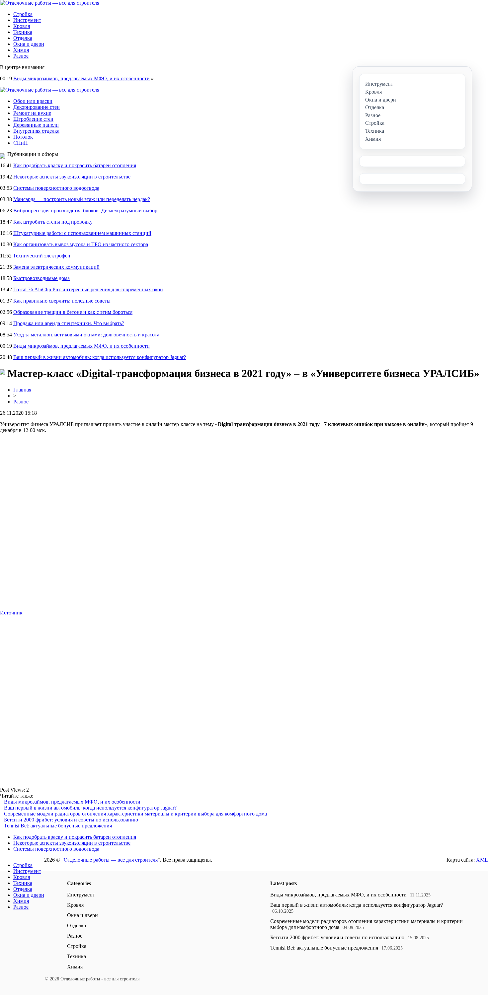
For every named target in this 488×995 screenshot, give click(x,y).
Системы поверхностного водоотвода (56, 188)
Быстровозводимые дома (41, 278)
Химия (21, 50)
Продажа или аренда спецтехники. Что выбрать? (68, 323)
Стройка (23, 14)
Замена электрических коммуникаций (56, 267)
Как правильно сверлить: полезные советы (62, 301)
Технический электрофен (41, 255)
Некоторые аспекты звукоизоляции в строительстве (71, 176)
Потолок (23, 137)
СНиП (20, 143)
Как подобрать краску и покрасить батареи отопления (74, 165)
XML (482, 860)
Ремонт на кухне (32, 113)
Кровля (21, 26)
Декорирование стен (36, 107)
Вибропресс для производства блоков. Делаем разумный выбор (85, 210)
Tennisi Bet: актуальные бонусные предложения (58, 825)
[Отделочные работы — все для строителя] (49, 3)
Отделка (22, 38)
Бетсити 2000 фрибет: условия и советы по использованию (71, 819)
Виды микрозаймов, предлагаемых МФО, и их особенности (81, 78)
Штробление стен (33, 119)
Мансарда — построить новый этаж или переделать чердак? (81, 199)
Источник (11, 612)
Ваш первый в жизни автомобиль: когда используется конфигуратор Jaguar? (99, 357)
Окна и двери (28, 44)
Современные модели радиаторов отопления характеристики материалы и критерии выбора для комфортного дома (135, 814)
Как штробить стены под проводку (53, 222)
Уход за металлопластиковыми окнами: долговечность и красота (86, 334)
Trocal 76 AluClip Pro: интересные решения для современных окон (88, 289)
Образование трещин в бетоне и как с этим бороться (72, 312)
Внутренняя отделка (36, 131)
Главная (22, 389)
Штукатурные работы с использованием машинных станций (82, 233)
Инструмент (27, 20)
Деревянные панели (36, 125)
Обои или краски (32, 101)
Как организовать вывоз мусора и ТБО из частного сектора (80, 244)
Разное (21, 56)
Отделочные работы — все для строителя (111, 860)
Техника (22, 32)
